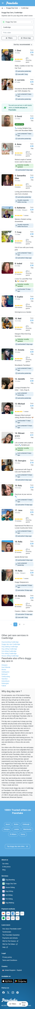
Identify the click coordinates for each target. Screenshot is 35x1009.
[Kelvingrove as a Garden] (17, 305)
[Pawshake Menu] (2, 3)
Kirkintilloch (5, 681)
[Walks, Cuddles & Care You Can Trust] (17, 62)
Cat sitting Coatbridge (9, 651)
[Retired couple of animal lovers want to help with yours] (17, 157)
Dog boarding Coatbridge (10, 642)
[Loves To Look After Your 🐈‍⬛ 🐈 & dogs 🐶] (17, 277)
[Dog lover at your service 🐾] (17, 495)
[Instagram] (13, 992)
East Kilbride (6, 667)
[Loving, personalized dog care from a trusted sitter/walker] (17, 189)
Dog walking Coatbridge (10, 647)
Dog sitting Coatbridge (9, 649)
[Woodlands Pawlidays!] (17, 361)
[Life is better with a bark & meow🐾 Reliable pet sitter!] (17, 444)
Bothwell (4, 674)
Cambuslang (6, 676)
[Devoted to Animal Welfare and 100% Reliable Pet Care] (17, 89)
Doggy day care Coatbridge (11, 644)
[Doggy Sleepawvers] (17, 580)
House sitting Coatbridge (10, 656)
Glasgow (4, 665)
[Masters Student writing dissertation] (17, 217)
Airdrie (4, 670)
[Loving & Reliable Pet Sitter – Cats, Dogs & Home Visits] (17, 388)
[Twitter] (8, 992)
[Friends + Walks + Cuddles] (17, 606)
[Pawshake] (12, 3)
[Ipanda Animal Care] (17, 553)
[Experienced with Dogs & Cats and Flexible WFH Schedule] (17, 470)
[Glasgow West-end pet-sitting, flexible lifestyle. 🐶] (17, 415)
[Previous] (11, 624)
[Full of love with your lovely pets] (17, 245)
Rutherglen (5, 683)
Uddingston (5, 672)
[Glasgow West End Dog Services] (17, 331)
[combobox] (17, 22)
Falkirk (4, 686)
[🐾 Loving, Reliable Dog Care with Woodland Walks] (17, 127)
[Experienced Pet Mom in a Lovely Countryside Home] (17, 523)
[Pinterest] (17, 992)
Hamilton (5, 679)
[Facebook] (3, 992)
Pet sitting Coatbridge (9, 653)
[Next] (24, 624)
